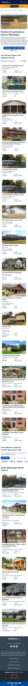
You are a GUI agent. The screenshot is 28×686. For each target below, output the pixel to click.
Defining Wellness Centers (11, 572)
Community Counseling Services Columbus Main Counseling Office (13, 406)
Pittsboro (19, 461)
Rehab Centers (7, 10)
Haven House (6, 326)
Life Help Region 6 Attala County (13, 194)
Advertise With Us (15, 668)
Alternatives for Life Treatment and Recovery (14, 624)
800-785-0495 (14, 6)
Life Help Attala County (9, 169)
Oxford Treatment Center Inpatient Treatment (13, 516)
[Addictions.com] (1, 10)
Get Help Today (13, 683)
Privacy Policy (14, 678)
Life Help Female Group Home (11, 272)
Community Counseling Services (12, 65)
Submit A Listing (15, 665)
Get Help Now (7, 6)
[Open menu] (25, 2)
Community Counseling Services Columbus (12, 433)
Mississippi (14, 10)
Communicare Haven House (11, 355)
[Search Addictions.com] (22, 2)
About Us (15, 662)
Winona (12, 461)
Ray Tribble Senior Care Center (12, 220)
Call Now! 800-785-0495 (14, 48)
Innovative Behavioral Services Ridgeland (12, 598)
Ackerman (5, 461)
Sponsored (22, 6)
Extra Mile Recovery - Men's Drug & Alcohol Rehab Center (13, 545)
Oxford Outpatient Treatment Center (12, 298)
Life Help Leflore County (10, 245)
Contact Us (14, 658)
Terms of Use (14, 675)
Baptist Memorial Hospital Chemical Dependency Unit (13, 380)
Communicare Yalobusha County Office (13, 116)
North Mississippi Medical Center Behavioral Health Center (13, 490)
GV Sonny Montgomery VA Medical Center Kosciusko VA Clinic (13, 143)
